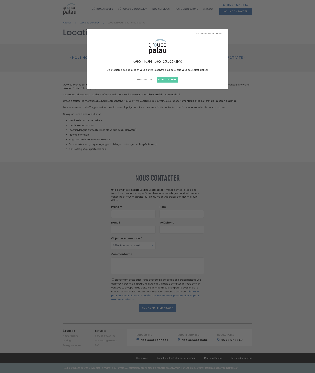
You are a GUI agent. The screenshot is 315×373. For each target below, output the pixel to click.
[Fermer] (157, 186)
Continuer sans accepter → (209, 33)
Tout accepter (168, 79)
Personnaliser (144, 79)
